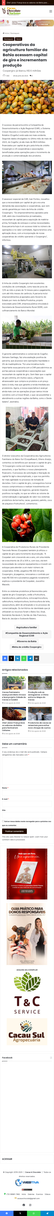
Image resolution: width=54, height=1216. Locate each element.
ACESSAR (7, 1159)
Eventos (39, 1194)
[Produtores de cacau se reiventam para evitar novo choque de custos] (40, 713)
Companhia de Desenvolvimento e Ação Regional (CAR (27, 634)
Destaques (14, 33)
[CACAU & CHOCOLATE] (11, 11)
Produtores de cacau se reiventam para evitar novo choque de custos (39, 725)
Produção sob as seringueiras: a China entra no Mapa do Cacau (38, 696)
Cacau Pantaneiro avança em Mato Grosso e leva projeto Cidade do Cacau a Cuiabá (14, 696)
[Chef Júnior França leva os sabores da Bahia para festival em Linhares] (14, 713)
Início (6, 33)
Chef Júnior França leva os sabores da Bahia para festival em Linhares (13, 727)
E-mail (5, 799)
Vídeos (47, 1194)
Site (4, 810)
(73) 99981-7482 (13, 1194)
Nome (5, 788)
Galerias (31, 1194)
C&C (8, 76)
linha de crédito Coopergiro (27, 647)
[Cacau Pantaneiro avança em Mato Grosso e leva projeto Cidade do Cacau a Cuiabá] (14, 683)
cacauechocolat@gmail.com (28, 1198)
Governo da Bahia (27, 641)
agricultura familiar (27, 627)
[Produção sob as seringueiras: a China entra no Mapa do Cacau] (40, 683)
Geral (18, 39)
